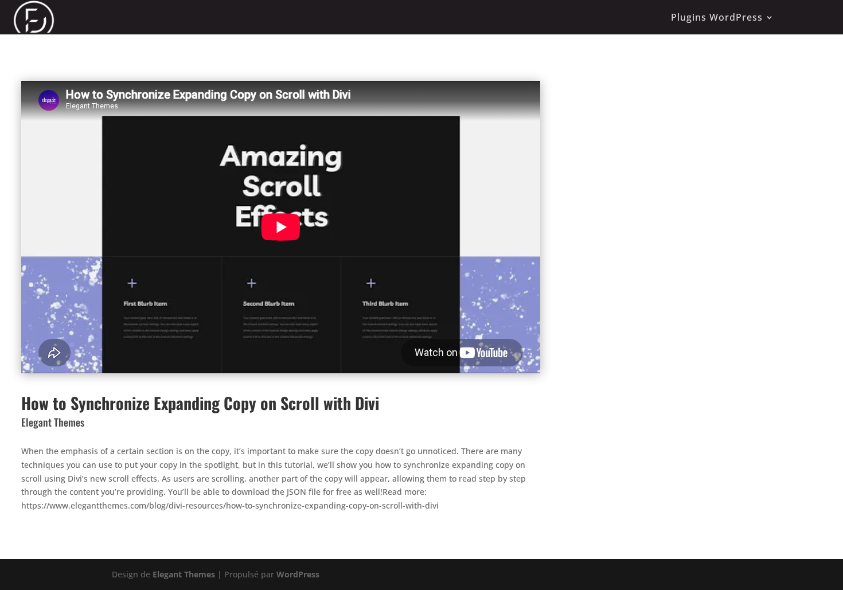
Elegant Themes (184, 574)
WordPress (297, 574)
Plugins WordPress (717, 17)
